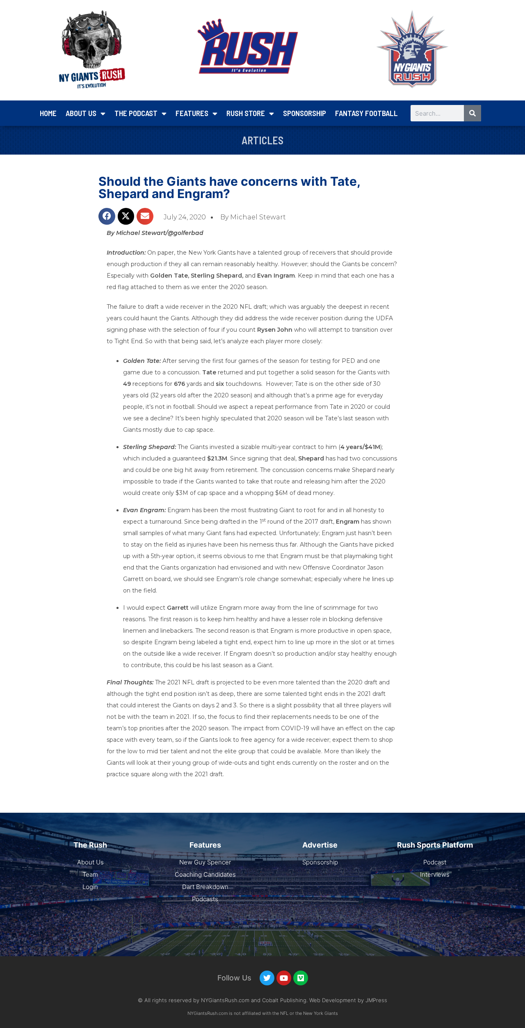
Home (48, 113)
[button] (106, 216)
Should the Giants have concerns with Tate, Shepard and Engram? (229, 187)
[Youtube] (283, 978)
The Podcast (136, 113)
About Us (81, 113)
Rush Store (245, 113)
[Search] (472, 113)
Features (192, 113)
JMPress (376, 1000)
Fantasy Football (366, 113)
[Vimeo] (300, 978)
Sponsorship (304, 113)
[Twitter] (267, 978)
